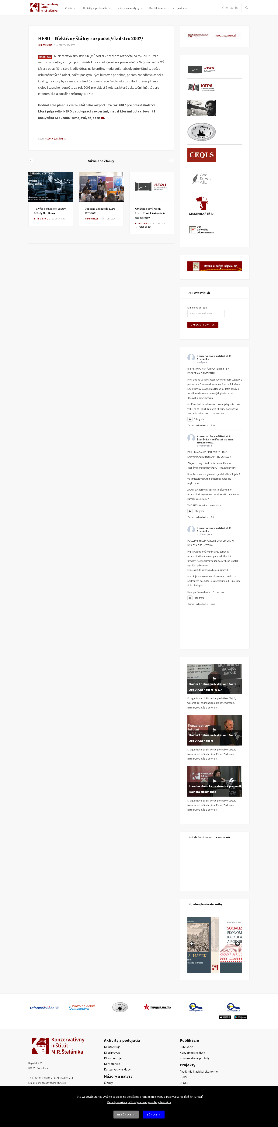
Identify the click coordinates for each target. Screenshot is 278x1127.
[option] (50, 199)
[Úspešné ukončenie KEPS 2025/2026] (101, 187)
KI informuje (45, 45)
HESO (48, 138)
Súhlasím (154, 1114)
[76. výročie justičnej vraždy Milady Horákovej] (50, 187)
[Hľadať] (246, 7)
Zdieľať (214, 425)
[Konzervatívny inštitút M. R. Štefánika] (44, 11)
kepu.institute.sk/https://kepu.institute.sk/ (208, 570)
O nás (68, 8)
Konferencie (112, 1064)
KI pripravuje (112, 1052)
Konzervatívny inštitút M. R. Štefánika (214, 357)
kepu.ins (203, 505)
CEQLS (184, 1083)
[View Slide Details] (223, 945)
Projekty (178, 8)
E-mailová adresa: (197, 307)
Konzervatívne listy (192, 1052)
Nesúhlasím (126, 1114)
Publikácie (156, 8)
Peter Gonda (145, 227)
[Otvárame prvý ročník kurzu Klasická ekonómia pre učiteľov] (151, 187)
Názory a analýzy (128, 8)
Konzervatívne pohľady (194, 1058)
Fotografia (199, 419)
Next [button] (237, 944)
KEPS (183, 1077)
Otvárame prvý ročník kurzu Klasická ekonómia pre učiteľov (150, 213)
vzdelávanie (59, 138)
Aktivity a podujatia (94, 8)
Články (108, 1083)
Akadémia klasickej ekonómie (199, 1071)
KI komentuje (113, 1058)
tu (102, 117)
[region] (214, 945)
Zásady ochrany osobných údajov (150, 1102)
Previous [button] (192, 944)
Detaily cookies (117, 1102)
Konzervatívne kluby (117, 1069)
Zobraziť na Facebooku (197, 425)
